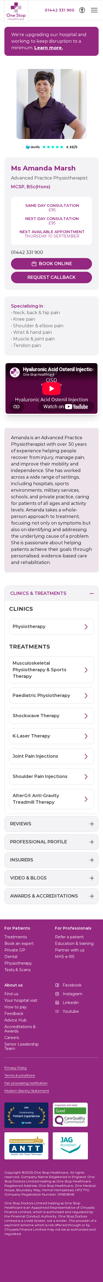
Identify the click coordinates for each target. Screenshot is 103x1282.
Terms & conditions (19, 1075)
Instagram (72, 994)
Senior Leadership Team (21, 1046)
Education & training (74, 943)
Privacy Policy (15, 1068)
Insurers (21, 860)
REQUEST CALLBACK (51, 277)
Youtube (71, 1011)
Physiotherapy (18, 963)
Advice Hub (15, 1020)
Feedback (13, 1013)
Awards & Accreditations (44, 896)
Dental (10, 956)
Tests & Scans (17, 969)
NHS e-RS (64, 956)
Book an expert (19, 943)
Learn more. (48, 47)
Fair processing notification (26, 1083)
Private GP (14, 950)
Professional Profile (38, 841)
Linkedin (71, 1002)
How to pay (15, 1007)
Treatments (15, 936)
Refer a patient (69, 936)
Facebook (72, 985)
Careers (11, 1037)
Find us (11, 993)
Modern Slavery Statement (26, 1091)
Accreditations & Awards (20, 1029)
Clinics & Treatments (38, 593)
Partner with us (69, 950)
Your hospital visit (20, 1000)
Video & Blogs (28, 878)
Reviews (20, 823)
